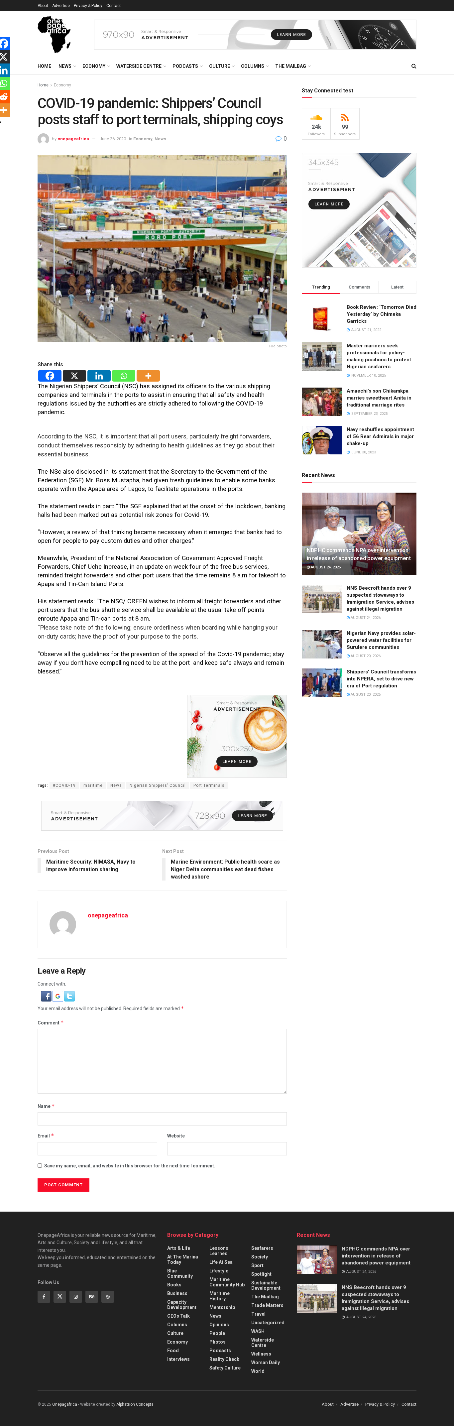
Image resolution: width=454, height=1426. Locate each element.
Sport (257, 1265)
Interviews (178, 1359)
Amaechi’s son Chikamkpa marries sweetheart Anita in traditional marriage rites (379, 398)
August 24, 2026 (325, 567)
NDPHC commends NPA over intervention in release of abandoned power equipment (376, 1256)
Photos (217, 1342)
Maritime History (219, 1296)
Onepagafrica (64, 1404)
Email (46, 1135)
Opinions (219, 1324)
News (64, 66)
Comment (51, 1022)
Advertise (61, 5)
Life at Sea (221, 1262)
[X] (74, 376)
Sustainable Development (266, 1285)
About (43, 5)
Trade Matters (267, 1305)
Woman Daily (265, 1362)
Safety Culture (225, 1367)
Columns (252, 66)
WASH (258, 1331)
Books (174, 1284)
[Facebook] (49, 376)
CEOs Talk (178, 1316)
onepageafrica (73, 138)
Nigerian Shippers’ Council (158, 785)
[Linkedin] (99, 376)
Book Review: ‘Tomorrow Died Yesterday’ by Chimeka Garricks (381, 314)
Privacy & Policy (88, 5)
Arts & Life (178, 1248)
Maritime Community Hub (227, 1282)
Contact (113, 5)
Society (259, 1256)
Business (177, 1293)
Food (173, 1350)
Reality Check (224, 1359)
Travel (258, 1314)
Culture (219, 66)
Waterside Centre (139, 66)
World (258, 1371)
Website (176, 1135)
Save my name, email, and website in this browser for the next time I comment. (129, 1165)
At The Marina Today (182, 1259)
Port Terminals (209, 785)
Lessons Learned (218, 1251)
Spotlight (261, 1274)
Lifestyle (218, 1270)
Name (46, 1106)
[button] (47, 996)
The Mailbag (290, 66)
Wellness (261, 1354)
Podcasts (185, 66)
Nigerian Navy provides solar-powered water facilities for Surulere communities (381, 640)
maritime (93, 785)
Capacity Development (181, 1304)
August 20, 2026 (365, 656)
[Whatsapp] (123, 376)
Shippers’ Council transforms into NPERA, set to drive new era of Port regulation (381, 679)
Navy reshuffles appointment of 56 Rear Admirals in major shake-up (380, 436)
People (217, 1333)
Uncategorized (267, 1322)
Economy (93, 66)
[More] (148, 376)
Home (44, 66)
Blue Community (180, 1273)
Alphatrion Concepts (135, 1404)
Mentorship (222, 1307)
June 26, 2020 (113, 138)
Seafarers (262, 1248)
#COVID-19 (64, 785)
